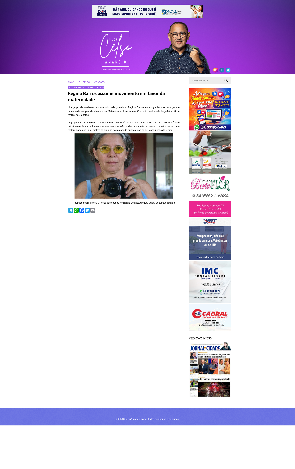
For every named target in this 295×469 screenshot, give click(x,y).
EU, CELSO (84, 82)
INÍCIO (70, 82)
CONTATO (99, 82)
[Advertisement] (92, 446)
